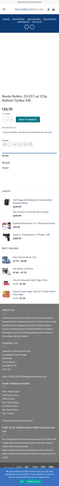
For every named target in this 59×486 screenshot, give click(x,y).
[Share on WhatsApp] (4, 144)
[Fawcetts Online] (29, 9)
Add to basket (28, 119)
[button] (4, 9)
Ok (22, 481)
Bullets (37, 21)
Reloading (34, 19)
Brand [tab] (5, 156)
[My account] (48, 9)
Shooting (18, 19)
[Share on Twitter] (15, 144)
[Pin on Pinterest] (25, 144)
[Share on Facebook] (10, 144)
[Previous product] (32, 27)
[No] (55, 477)
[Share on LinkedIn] (30, 144)
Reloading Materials (35, 132)
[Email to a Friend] (20, 144)
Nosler (5, 140)
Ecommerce (9, 467)
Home (5, 19)
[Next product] (26, 27)
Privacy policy (33, 481)
